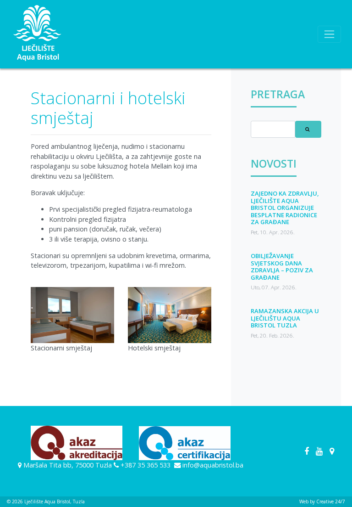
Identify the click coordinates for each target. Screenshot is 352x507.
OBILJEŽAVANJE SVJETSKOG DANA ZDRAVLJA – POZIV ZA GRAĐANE (282, 267)
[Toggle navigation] (329, 34)
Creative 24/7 (330, 501)
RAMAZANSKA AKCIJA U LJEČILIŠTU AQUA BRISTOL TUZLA (285, 318)
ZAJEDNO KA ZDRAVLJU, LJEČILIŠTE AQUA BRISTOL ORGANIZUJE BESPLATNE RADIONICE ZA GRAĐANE (285, 207)
